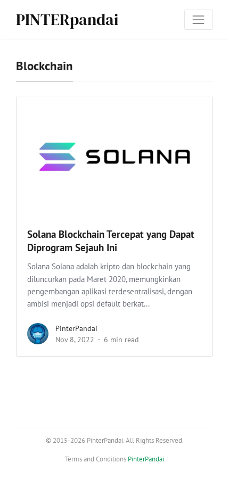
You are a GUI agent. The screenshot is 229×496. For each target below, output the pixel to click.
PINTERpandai (67, 19)
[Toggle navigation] (198, 20)
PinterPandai (76, 328)
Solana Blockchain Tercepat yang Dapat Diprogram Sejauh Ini (110, 241)
